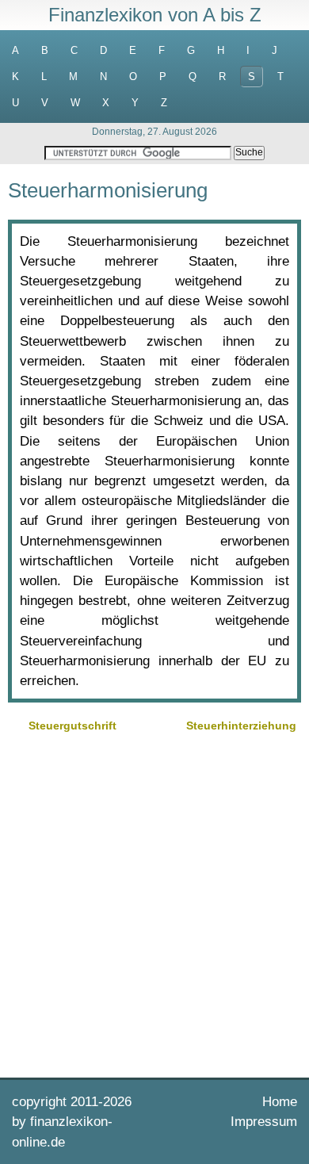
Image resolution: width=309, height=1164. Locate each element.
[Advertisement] (154, 903)
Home (279, 1101)
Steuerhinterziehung (241, 725)
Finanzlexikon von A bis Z (154, 14)
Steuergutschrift (72, 725)
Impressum (264, 1121)
